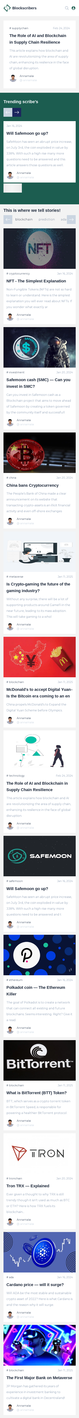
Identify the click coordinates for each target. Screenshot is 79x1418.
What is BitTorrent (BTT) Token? (36, 1093)
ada (64, 219)
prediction (47, 219)
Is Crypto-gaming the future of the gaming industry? (38, 587)
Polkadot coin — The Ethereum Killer (35, 990)
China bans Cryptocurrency (32, 485)
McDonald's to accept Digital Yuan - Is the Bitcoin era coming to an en (39, 692)
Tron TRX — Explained (27, 1186)
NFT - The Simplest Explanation (36, 281)
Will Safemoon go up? (27, 133)
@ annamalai (28, 80)
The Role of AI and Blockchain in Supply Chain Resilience (37, 39)
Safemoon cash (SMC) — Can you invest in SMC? (38, 383)
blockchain (24, 219)
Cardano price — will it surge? (35, 1284)
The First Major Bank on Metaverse (39, 1377)
